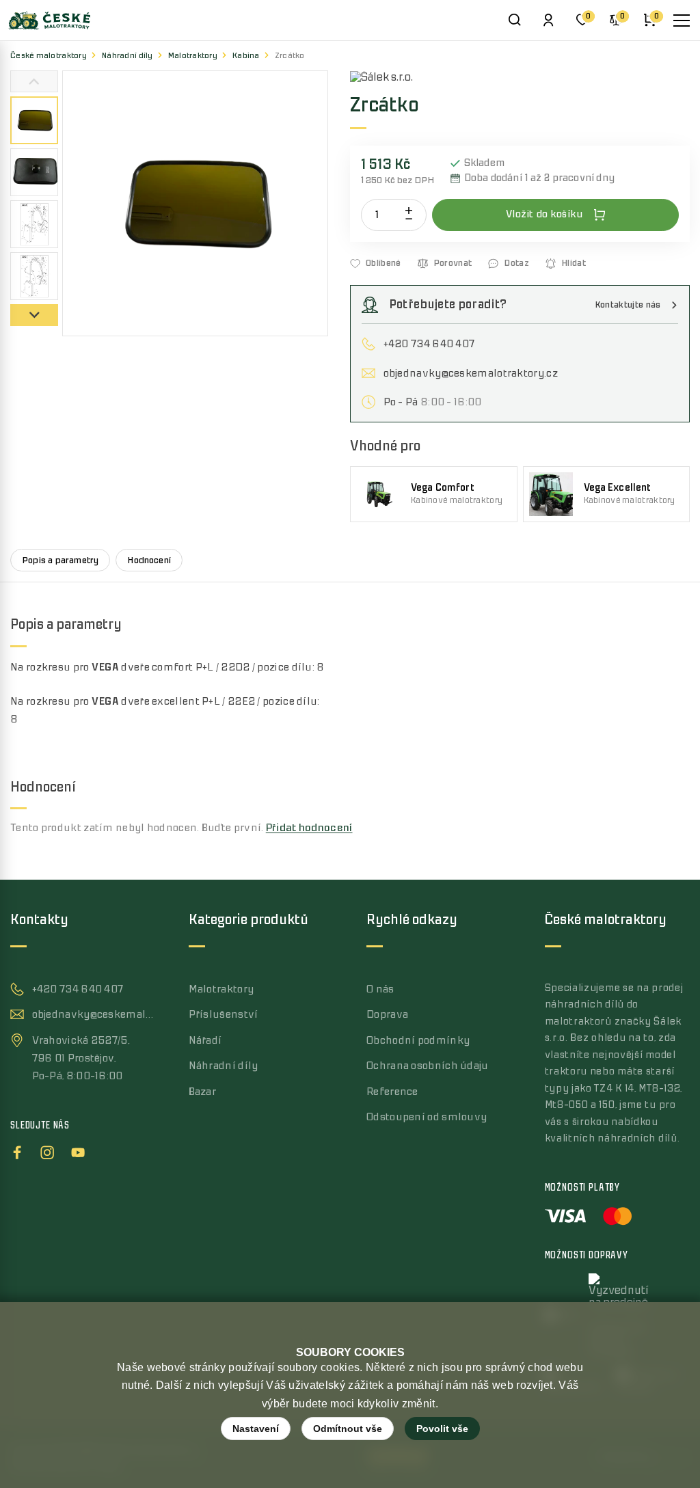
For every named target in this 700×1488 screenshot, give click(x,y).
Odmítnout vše (347, 1428)
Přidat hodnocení (309, 828)
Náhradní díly (127, 55)
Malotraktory (192, 55)
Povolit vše (442, 1428)
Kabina (246, 55)
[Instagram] (47, 1150)
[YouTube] (78, 1150)
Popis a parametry (60, 560)
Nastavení (255, 1428)
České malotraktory (48, 55)
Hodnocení (149, 560)
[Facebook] (17, 1150)
